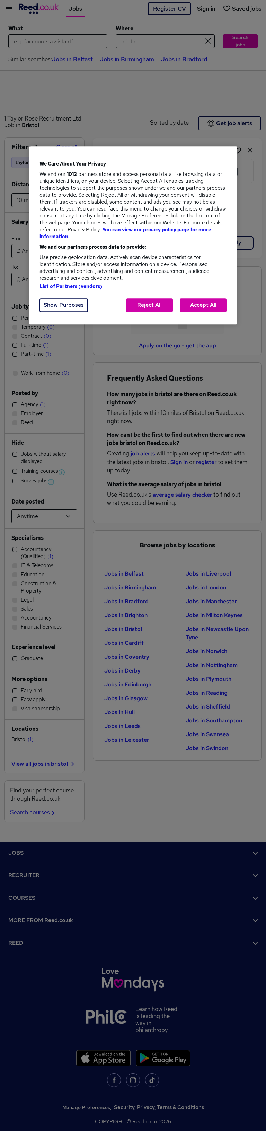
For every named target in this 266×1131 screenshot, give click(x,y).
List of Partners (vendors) (71, 286)
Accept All (203, 305)
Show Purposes (64, 305)
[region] (133, 235)
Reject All (149, 305)
